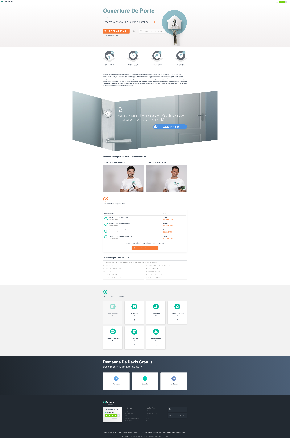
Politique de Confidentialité (161, 436)
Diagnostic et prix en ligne (153, 31)
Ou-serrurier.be (128, 423)
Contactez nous (129, 413)
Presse (126, 415)
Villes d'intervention (151, 411)
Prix (147, 415)
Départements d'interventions (153, 413)
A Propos (127, 411)
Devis (147, 418)
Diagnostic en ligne (146, 248)
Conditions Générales (137, 436)
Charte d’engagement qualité (132, 418)
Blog (147, 420)
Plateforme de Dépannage (131, 420)
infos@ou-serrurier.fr (178, 415)
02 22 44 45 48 (117, 31)
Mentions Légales (148, 436)
